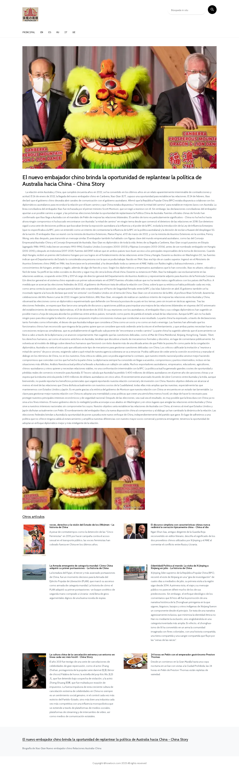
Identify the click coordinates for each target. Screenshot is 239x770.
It (65, 32)
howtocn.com (113, 763)
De (73, 32)
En (41, 32)
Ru (57, 32)
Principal (28, 32)
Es (49, 32)
